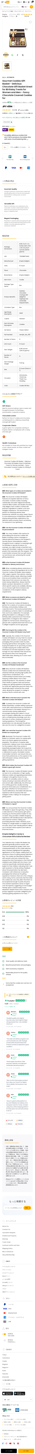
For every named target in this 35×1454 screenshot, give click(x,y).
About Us (5, 1226)
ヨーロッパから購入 (20, 1425)
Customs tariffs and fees (11, 1245)
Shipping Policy (7, 1248)
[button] (20, 2)
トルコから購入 (8, 1425)
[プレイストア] (19, 1394)
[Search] (31, 6)
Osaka (4, 1361)
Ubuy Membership (8, 1255)
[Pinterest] (19, 1444)
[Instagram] (7, 1444)
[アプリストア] (8, 1394)
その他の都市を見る (8, 1380)
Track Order (6, 1242)
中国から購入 (27, 1422)
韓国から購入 (17, 1422)
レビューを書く (7, 949)
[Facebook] (4, 1444)
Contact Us (6, 1229)
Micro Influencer (7, 1252)
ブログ (4, 1289)
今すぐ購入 (26, 1451)
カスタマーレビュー (8, 1273)
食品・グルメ (14, 11)
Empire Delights (5, 15)
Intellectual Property (9, 1236)
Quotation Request (8, 1233)
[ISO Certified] (20, 1410)
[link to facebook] (17, 55)
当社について (7, 1439)
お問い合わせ (17, 1439)
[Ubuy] (7, 2)
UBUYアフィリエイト (8, 1292)
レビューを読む (9, 1006)
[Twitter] (15, 1444)
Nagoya (5, 1364)
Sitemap (5, 1239)
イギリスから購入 (21, 1419)
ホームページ (6, 11)
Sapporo (5, 1367)
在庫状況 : (5, 113)
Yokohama (6, 1358)
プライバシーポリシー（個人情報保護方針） (16, 1436)
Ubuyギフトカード (8, 1286)
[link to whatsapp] (12, 55)
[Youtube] (11, 1444)
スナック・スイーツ (24, 11)
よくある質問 (6, 1279)
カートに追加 (9, 1451)
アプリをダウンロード (8, 1266)
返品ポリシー (6, 1276)
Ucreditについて (7, 1282)
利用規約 (6, 1434)
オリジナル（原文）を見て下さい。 (16, 15)
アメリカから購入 (8, 1419)
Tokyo (4, 1355)
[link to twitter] (23, 55)
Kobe (4, 1371)
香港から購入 (7, 1422)
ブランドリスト (6, 1270)
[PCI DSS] (6, 1410)
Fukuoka (5, 1374)
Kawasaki (5, 1377)
